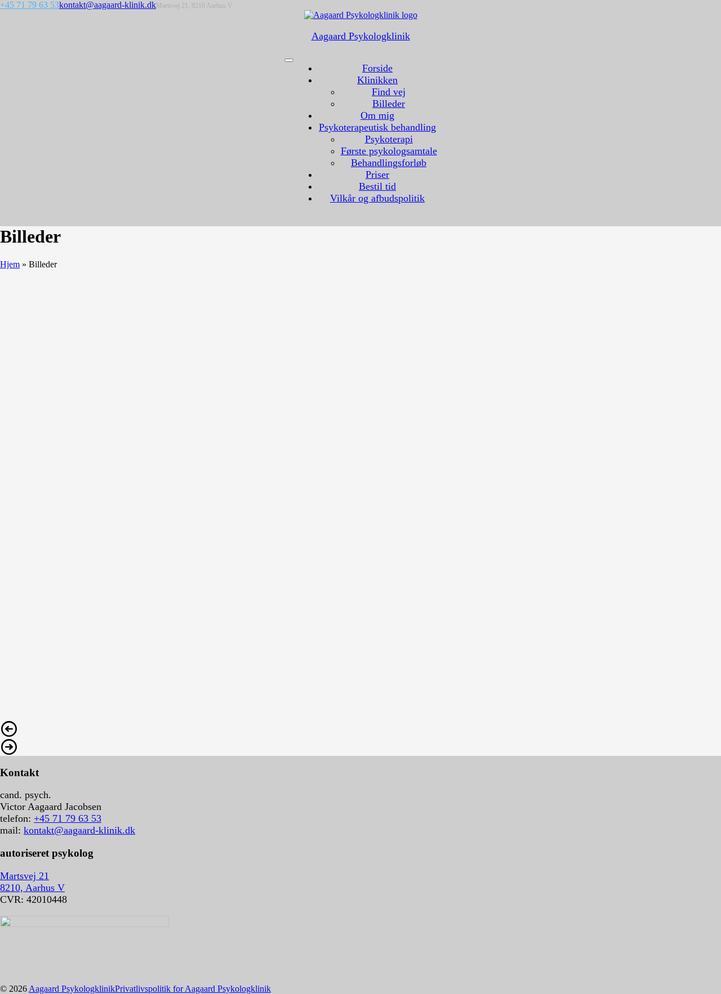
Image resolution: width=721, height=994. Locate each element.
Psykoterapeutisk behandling (377, 127)
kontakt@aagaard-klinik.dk (107, 5)
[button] (360, 729)
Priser (377, 174)
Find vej (389, 91)
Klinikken (377, 80)
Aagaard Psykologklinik (72, 988)
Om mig (377, 115)
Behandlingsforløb (388, 162)
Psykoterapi (389, 139)
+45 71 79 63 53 (29, 5)
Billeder (388, 103)
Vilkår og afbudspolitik (377, 198)
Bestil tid (377, 186)
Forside (377, 68)
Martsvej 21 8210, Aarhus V (32, 881)
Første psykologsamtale (389, 150)
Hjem (10, 264)
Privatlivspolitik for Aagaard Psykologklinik (193, 988)
